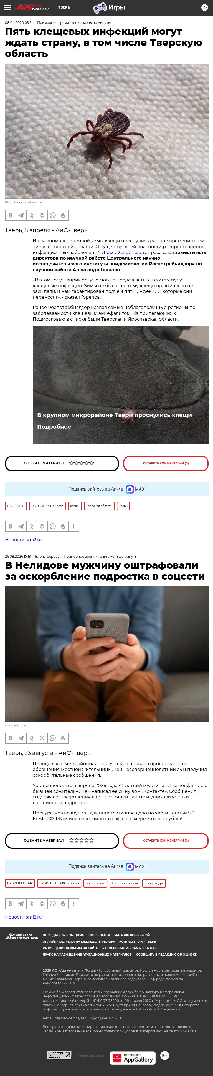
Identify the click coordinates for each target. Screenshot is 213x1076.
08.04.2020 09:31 (19, 23)
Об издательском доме (63, 935)
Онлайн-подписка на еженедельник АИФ (79, 942)
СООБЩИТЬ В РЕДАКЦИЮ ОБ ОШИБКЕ (166, 954)
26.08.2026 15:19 (18, 556)
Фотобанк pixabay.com (25, 202)
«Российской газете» (126, 252)
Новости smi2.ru (23, 539)
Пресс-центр (99, 935)
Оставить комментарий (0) (166, 463)
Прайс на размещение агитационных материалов (87, 954)
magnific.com (17, 725)
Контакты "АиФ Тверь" (138, 942)
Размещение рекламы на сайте (70, 948)
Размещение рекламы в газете (129, 948)
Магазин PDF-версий (132, 935)
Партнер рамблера (90, 1055)
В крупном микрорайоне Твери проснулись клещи (114, 415)
